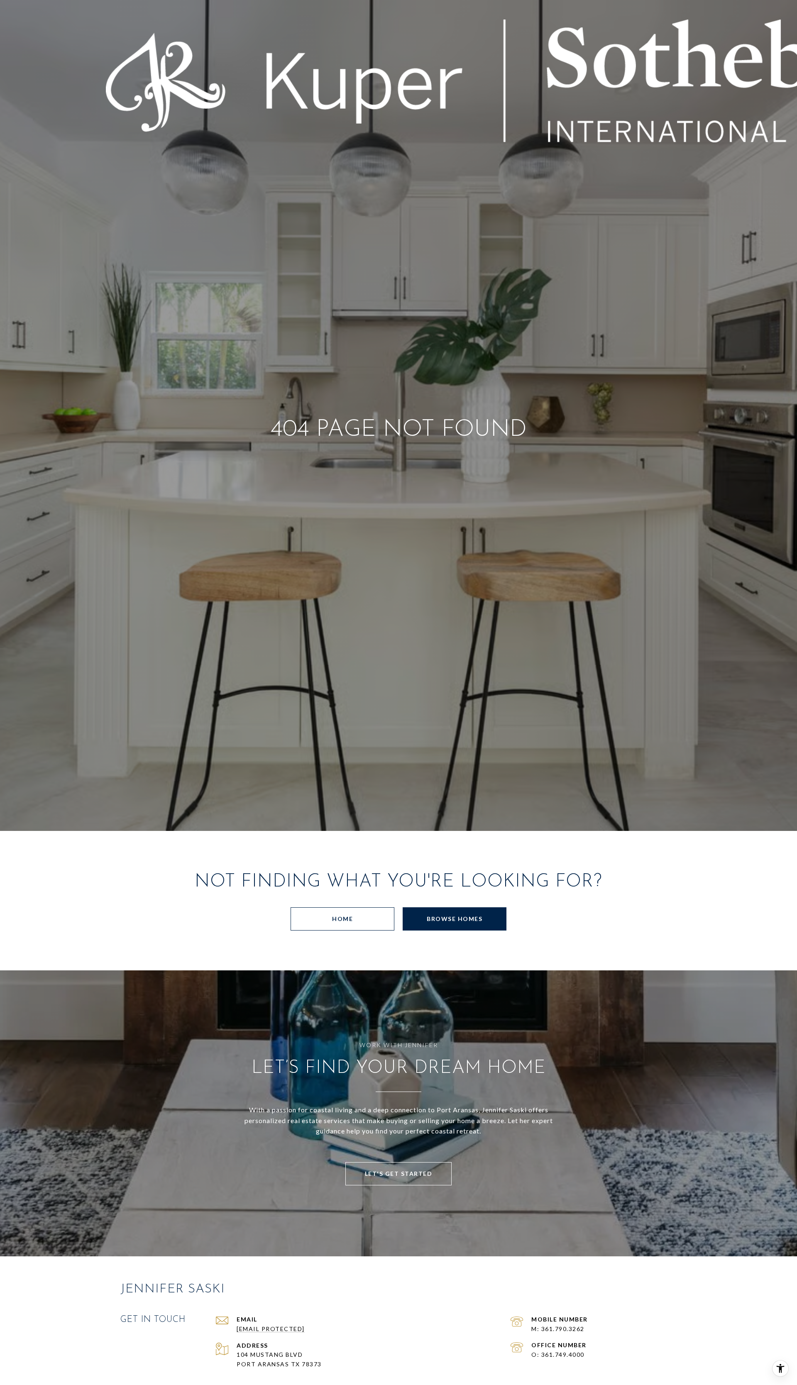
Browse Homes (454, 918)
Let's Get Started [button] (399, 1173)
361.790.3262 (562, 1328)
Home (342, 918)
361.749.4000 (562, 1354)
